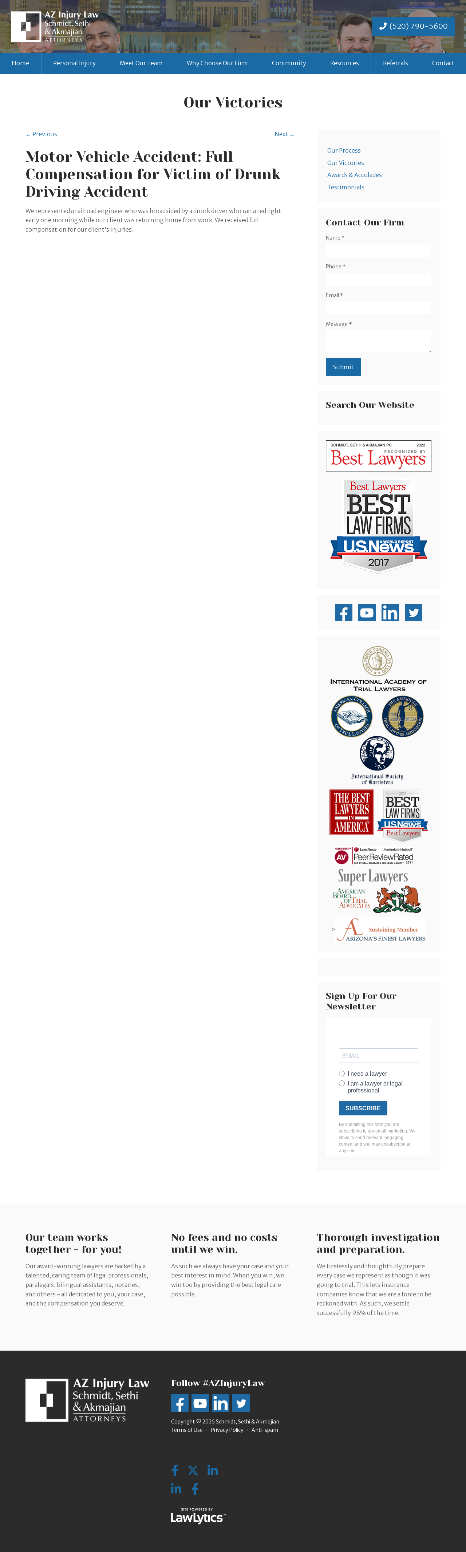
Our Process (344, 150)
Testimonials (345, 187)
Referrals (395, 63)
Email (334, 295)
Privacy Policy (227, 1430)
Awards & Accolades (354, 174)
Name (335, 238)
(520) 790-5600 (419, 26)
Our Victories (345, 162)
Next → (285, 134)
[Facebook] (194, 1489)
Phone (336, 266)
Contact (443, 63)
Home (20, 63)
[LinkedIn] (176, 1489)
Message (339, 324)
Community (289, 63)
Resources (344, 63)
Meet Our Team (141, 63)
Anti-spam (265, 1430)
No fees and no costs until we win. (224, 1244)
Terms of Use (187, 1430)
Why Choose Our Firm (217, 63)
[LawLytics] (198, 1516)
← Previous (41, 134)
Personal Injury (74, 63)
